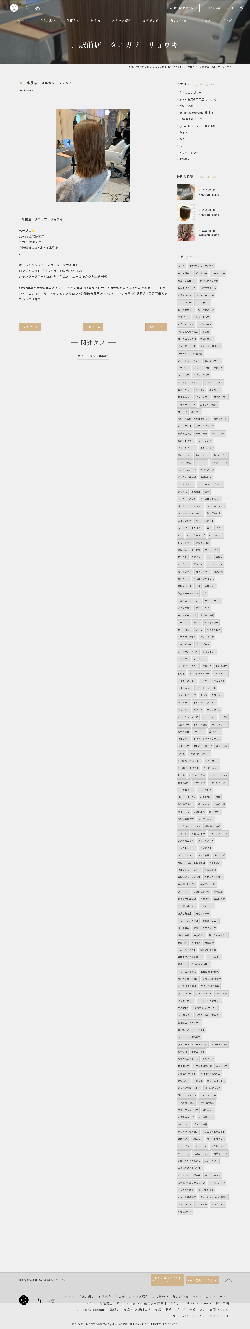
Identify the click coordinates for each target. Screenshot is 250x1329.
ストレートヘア (201, 317)
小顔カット (197, 1138)
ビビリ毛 (198, 1080)
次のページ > (156, 327)
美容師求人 (199, 811)
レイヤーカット (206, 818)
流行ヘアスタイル (187, 1095)
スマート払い (209, 717)
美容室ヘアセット (187, 1073)
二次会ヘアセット (187, 949)
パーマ (183, 146)
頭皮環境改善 (184, 433)
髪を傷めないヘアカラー (204, 1008)
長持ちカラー (209, 651)
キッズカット (184, 1204)
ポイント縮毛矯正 (187, 1197)
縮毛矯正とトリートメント (191, 1029)
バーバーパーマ (217, 1182)
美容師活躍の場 (201, 891)
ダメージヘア (207, 637)
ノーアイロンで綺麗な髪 (190, 353)
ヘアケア (200, 389)
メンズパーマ (218, 1204)
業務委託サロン (186, 804)
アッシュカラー (215, 564)
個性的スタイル (208, 287)
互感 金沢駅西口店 (190, 119)
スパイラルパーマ (187, 469)
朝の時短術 (183, 935)
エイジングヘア (201, 375)
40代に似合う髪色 (187, 986)
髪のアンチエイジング (205, 927)
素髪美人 (182, 491)
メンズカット (211, 1160)
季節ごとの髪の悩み (188, 331)
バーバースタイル (205, 520)
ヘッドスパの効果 (187, 971)
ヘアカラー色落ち (187, 637)
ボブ (180, 535)
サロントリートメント (189, 869)
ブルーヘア (183, 746)
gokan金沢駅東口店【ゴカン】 (198, 99)
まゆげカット (202, 571)
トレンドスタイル (216, 506)
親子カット (203, 804)
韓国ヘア (182, 1138)
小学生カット (184, 1211)
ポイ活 (223, 717)
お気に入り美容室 (187, 476)
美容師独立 (219, 898)
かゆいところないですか (190, 1167)
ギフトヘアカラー (214, 382)
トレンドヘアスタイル (205, 702)
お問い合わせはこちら (183, 8)
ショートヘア (184, 542)
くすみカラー (211, 622)
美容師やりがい (208, 884)
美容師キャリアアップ (189, 877)
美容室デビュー (210, 920)
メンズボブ (183, 891)
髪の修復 (182, 1051)
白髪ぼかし (197, 557)
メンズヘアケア (206, 840)
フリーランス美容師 (188, 920)
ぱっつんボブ (216, 535)
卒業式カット (184, 295)
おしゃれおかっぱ (196, 535)
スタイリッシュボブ (188, 1109)
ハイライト (221, 993)
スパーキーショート (206, 688)
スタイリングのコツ (188, 651)
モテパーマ (183, 317)
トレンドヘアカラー (199, 673)
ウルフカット (184, 688)
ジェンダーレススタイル (190, 527)
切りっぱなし (184, 629)
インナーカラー (186, 1000)
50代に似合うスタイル (189, 760)
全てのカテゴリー (190, 92)
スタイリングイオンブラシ (207, 738)
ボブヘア (198, 709)
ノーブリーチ (200, 658)
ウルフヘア (199, 731)
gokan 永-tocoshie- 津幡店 (196, 112)
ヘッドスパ (215, 862)
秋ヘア (197, 622)
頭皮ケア (182, 964)
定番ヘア (218, 368)
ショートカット (208, 1095)
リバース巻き (204, 440)
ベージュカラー (210, 767)
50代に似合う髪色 (210, 986)
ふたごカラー (184, 302)
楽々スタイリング (187, 287)
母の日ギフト (184, 389)
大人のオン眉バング (210, 346)
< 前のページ (30, 327)
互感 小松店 (186, 106)
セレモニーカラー (205, 295)
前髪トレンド (202, 607)
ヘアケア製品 (213, 629)
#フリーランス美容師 (93, 356)
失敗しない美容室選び (189, 1160)
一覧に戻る (93, 327)
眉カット (195, 411)
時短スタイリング (209, 280)
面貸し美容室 (184, 913)
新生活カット (184, 397)
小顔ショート (205, 324)
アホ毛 (203, 695)
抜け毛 (181, 673)
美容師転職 (219, 804)
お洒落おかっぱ (186, 1117)
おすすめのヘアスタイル (190, 513)
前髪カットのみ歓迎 (188, 1131)
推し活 (181, 775)
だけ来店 (218, 571)
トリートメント (189, 152)
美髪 (209, 527)
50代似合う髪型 (207, 1102)
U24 (198, 586)
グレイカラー (213, 957)
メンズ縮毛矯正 (186, 1189)
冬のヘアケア (220, 455)
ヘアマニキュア (186, 789)
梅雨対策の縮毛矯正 (210, 1073)
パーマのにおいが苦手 (189, 1175)
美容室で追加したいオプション (193, 418)
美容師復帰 (210, 869)
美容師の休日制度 (187, 906)
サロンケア (183, 738)
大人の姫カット (186, 840)
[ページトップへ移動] (228, 1280)
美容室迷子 (206, 476)
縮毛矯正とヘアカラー (189, 1022)
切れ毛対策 (201, 1204)
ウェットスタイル (216, 1138)
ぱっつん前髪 (200, 1124)
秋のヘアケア (202, 455)
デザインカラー (203, 993)
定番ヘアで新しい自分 (189, 1087)
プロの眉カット (206, 1117)
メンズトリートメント (189, 360)
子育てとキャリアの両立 (201, 266)
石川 (209, 557)
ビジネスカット (212, 360)
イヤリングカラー (187, 447)
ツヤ (205, 593)
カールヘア (183, 622)
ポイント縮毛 (211, 549)
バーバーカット (212, 1175)
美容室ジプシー (186, 484)
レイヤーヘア (220, 673)
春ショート (214, 389)
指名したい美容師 (209, 404)
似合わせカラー (186, 309)
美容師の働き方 (186, 818)
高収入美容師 (198, 833)
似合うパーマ (207, 469)
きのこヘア (183, 1124)
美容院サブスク (219, 1146)
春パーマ (182, 411)
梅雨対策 (195, 942)
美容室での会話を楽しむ (190, 957)
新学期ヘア (183, 1066)
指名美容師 (183, 782)
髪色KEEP (183, 1008)
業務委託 (195, 491)
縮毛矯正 (185, 159)
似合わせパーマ (206, 309)
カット (183, 132)
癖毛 (207, 491)
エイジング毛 (184, 520)
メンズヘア (183, 709)
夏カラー (198, 564)
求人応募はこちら (218, 8)
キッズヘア (201, 462)
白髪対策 (209, 942)
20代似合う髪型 (213, 1087)
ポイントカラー (212, 600)
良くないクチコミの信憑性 (213, 1197)
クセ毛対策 (183, 927)
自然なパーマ (220, 1153)
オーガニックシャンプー (190, 506)
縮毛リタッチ (202, 913)
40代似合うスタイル (199, 753)
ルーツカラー (218, 273)
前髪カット (183, 578)
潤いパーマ (183, 1153)
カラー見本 (217, 695)
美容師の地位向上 (187, 884)
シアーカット (211, 760)
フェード (182, 833)
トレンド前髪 (200, 724)
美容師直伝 (199, 935)
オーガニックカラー (210, 498)
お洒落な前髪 (184, 607)
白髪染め (182, 942)
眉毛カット (208, 1109)
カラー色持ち (205, 789)
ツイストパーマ (219, 462)
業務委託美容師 (212, 826)
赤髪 (218, 797)
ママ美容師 (203, 855)
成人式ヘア (221, 1066)
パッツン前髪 (184, 462)
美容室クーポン (201, 1153)
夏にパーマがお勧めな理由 (191, 862)
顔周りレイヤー (186, 440)
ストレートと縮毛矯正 (189, 1037)
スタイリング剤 (201, 368)
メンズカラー (184, 993)
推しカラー (201, 273)
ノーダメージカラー (188, 666)
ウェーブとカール (187, 280)
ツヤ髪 (181, 266)
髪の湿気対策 (213, 513)
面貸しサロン (207, 906)
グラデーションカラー (209, 1000)
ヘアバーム (183, 368)
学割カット (210, 586)
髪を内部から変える (188, 1058)
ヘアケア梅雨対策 (203, 1066)
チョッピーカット (187, 346)
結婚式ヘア (183, 1080)
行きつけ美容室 (197, 775)
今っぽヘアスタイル (204, 578)
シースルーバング (187, 498)
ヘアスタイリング (205, 426)
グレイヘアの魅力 (200, 964)
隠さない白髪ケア (218, 935)
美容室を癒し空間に (188, 978)
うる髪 (206, 331)
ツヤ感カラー (184, 1015)
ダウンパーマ (202, 644)
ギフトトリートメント (189, 382)
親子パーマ (183, 811)
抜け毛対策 (221, 666)
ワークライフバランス (189, 826)
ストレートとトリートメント (192, 1044)
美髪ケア (207, 666)
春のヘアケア (207, 447)
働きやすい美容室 (187, 898)
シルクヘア (208, 1058)
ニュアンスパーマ (218, 833)
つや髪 (219, 527)
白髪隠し (182, 557)
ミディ (199, 629)
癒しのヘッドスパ (203, 746)
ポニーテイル (184, 426)
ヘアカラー (183, 702)
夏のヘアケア (184, 455)
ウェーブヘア (184, 1146)
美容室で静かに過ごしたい (191, 1182)
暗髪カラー (183, 724)
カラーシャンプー (218, 782)
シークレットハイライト (210, 484)
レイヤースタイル (187, 680)
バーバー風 (201, 433)
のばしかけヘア (219, 724)
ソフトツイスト (186, 855)
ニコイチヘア (202, 302)
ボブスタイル (213, 709)
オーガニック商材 (187, 338)
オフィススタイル (216, 1080)
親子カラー (214, 811)
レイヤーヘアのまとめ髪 (212, 680)
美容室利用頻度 (206, 1189)
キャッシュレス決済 (188, 717)
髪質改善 (204, 898)
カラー (183, 139)
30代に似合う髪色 (212, 978)
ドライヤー (183, 658)
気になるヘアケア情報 (189, 549)
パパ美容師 (219, 855)
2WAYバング (218, 433)
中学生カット (198, 1051)
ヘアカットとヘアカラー (208, 1015)
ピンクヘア (183, 564)
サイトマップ (219, 1316)
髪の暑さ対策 (202, 542)
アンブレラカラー (187, 847)
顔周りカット (220, 418)
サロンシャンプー (214, 877)
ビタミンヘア (184, 571)
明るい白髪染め (208, 949)
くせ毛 (181, 753)
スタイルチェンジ (187, 695)
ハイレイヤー (184, 644)
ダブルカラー (202, 397)
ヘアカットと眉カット (214, 1131)
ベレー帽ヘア (184, 273)
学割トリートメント (188, 593)
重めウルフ (214, 731)
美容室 (219, 557)
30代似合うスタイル (188, 767)
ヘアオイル (206, 847)
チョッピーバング (187, 615)
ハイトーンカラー (187, 404)
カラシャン (199, 782)
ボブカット (221, 746)
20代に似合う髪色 (209, 971)
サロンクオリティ (187, 797)
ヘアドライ (205, 797)
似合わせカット (186, 324)
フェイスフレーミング (189, 600)
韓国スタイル (184, 586)
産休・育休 (183, 731)
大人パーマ (201, 1146)
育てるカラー (220, 397)
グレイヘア (183, 375)
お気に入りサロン (218, 775)
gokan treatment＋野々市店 (197, 126)
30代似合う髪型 (186, 1102)
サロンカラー (207, 338)
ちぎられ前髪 (207, 615)
